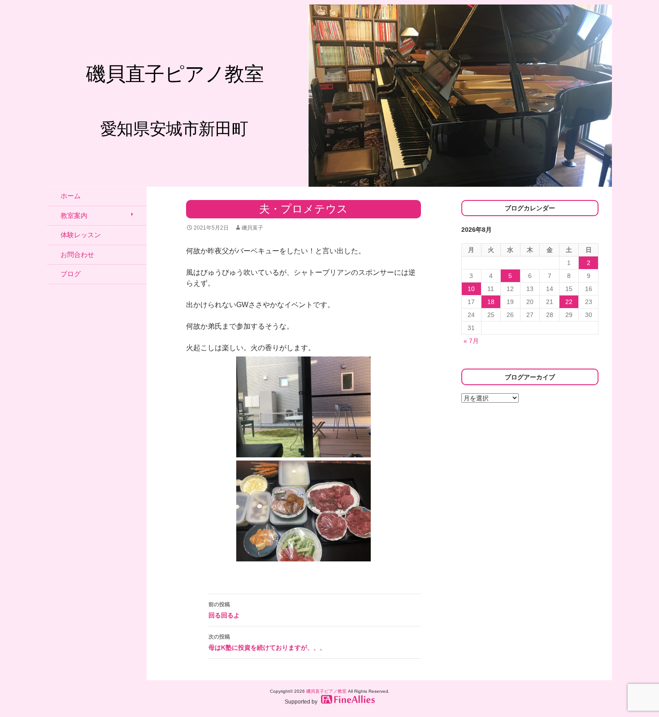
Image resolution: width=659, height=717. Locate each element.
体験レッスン (81, 235)
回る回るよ (224, 610)
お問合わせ (77, 254)
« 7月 (471, 340)
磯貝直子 (252, 228)
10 (471, 288)
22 (568, 301)
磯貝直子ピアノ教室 (326, 691)
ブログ (71, 274)
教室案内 (74, 215)
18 (490, 301)
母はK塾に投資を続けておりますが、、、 (267, 642)
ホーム (71, 196)
